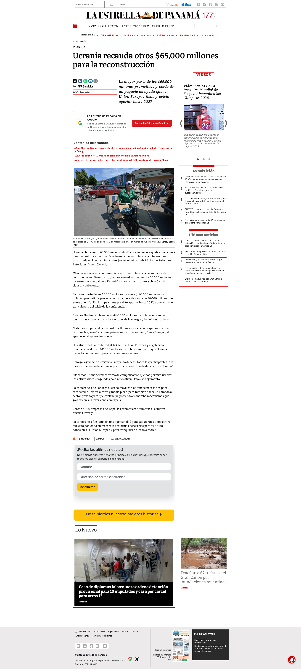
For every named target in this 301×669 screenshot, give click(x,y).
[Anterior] (181, 123)
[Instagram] (217, 4)
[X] (205, 4)
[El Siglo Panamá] (186, 4)
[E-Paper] (172, 4)
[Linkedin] (90, 80)
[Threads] (199, 4)
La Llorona (129, 35)
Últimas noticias (203, 235)
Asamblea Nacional (189, 35)
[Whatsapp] (85, 80)
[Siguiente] (226, 123)
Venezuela (146, 35)
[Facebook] (211, 4)
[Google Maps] (130, 659)
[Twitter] (75, 80)
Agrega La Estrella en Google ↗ (152, 123)
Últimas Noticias (109, 35)
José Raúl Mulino (165, 35)
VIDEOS (203, 75)
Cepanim (209, 35)
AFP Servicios (85, 86)
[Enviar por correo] (95, 80)
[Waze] (136, 659)
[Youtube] (223, 4)
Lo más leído (203, 171)
